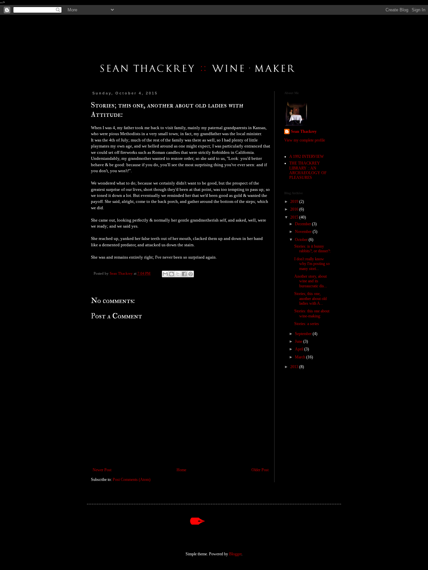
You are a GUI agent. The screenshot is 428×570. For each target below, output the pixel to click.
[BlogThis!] (171, 274)
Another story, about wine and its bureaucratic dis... (310, 281)
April (299, 349)
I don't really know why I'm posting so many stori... (312, 264)
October (302, 239)
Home (181, 470)
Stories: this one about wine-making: (311, 313)
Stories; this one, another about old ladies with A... (310, 298)
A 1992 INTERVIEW (306, 156)
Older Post (260, 470)
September (304, 333)
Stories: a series (306, 323)
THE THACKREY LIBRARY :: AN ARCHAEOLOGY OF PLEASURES (308, 170)
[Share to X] (178, 274)
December (303, 224)
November (304, 231)
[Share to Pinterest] (190, 274)
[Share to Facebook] (184, 274)
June (299, 341)
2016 (294, 209)
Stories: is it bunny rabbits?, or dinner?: (312, 248)
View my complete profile (304, 140)
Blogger (235, 554)
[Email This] (165, 274)
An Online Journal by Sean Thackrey (111, 27)
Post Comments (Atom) (131, 479)
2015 (294, 217)
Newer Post (102, 470)
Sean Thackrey (304, 131)
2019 (294, 201)
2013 (294, 366)
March (300, 357)
